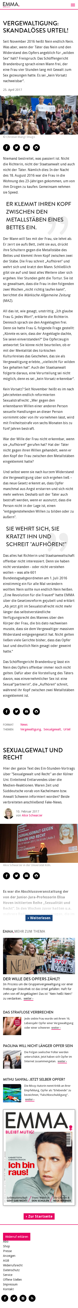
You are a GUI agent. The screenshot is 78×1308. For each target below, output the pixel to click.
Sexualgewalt (52, 729)
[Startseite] (39, 4)
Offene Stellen (12, 1279)
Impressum (10, 1284)
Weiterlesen (40, 918)
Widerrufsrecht (13, 1265)
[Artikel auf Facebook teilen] (6, 147)
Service (7, 1275)
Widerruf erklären (16, 1236)
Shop (6, 1246)
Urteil (66, 729)
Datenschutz (11, 1270)
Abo (5, 1241)
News (24, 724)
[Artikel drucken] (36, 147)
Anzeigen (9, 1256)
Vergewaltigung (30, 729)
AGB (6, 1260)
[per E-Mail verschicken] (26, 147)
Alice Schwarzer (32, 815)
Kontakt (8, 1289)
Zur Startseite (40, 1216)
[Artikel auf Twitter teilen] (16, 147)
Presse (7, 1251)
